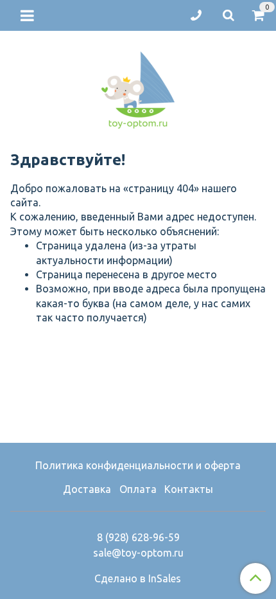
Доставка (87, 489)
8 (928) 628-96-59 (138, 537)
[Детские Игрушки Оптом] (138, 87)
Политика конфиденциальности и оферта (138, 465)
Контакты (188, 489)
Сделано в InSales (137, 578)
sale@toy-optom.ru (138, 553)
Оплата (138, 489)
